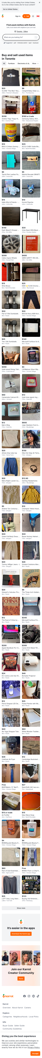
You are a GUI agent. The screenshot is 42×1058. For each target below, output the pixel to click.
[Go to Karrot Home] (8, 996)
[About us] (33, 16)
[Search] (36, 37)
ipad (30, 43)
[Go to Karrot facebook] (24, 996)
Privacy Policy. (34, 1047)
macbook (36, 43)
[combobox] (18, 37)
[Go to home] (3, 16)
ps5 (15, 43)
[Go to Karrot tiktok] (38, 996)
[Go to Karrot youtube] (33, 996)
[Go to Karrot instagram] (29, 996)
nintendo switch (22, 43)
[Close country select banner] (39, 2)
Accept (35, 1053)
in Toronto (8, 58)
